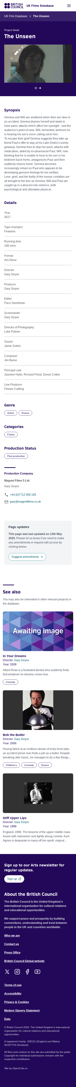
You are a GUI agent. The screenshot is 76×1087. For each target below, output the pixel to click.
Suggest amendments (25, 556)
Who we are (12, 935)
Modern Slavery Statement (22, 1010)
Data (7, 1019)
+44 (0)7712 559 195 (23, 494)
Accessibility (12, 993)
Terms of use (13, 985)
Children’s (11, 765)
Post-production (16, 456)
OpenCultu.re (20, 1068)
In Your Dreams (14, 656)
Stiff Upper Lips (15, 818)
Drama (25, 413)
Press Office (12, 952)
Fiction (11, 434)
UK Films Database (40, 5)
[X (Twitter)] (7, 972)
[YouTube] (37, 972)
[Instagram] (17, 972)
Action (10, 413)
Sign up (12, 878)
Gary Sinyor (21, 660)
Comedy (10, 682)
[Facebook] (27, 972)
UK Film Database (15, 16)
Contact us (11, 944)
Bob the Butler (14, 735)
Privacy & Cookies (16, 1002)
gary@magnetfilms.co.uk (25, 501)
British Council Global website (24, 961)
